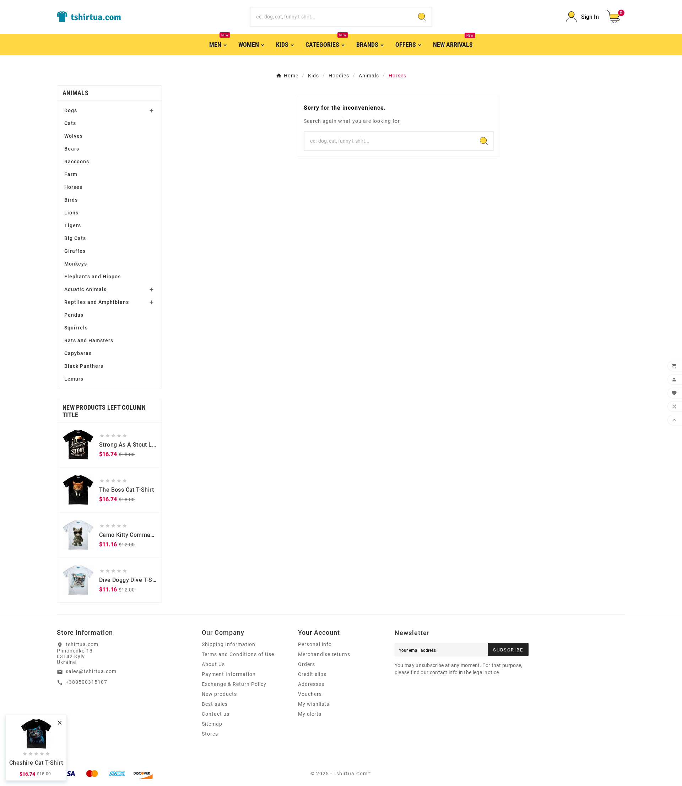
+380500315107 (86, 682)
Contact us (215, 714)
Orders (306, 664)
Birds (71, 200)
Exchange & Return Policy (234, 684)
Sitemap (212, 724)
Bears (71, 149)
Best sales (215, 704)
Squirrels (76, 328)
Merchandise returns (324, 654)
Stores (210, 734)
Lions (71, 212)
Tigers (72, 225)
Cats (70, 123)
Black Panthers (83, 366)
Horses (73, 187)
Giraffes (75, 251)
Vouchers (310, 694)
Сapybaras (78, 353)
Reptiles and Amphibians (96, 302)
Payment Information (229, 674)
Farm (70, 174)
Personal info (315, 644)
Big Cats (75, 238)
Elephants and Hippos (92, 276)
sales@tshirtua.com (91, 671)
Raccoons (76, 161)
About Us (213, 664)
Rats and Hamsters (88, 340)
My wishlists (313, 704)
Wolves (73, 136)
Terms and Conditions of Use (238, 654)
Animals (75, 93)
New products (219, 694)
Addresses (311, 684)
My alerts (309, 714)
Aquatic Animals (85, 289)
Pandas (73, 315)
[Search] (422, 17)
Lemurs (73, 379)
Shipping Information (228, 644)
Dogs (70, 110)
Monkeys (75, 264)
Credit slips (312, 674)
